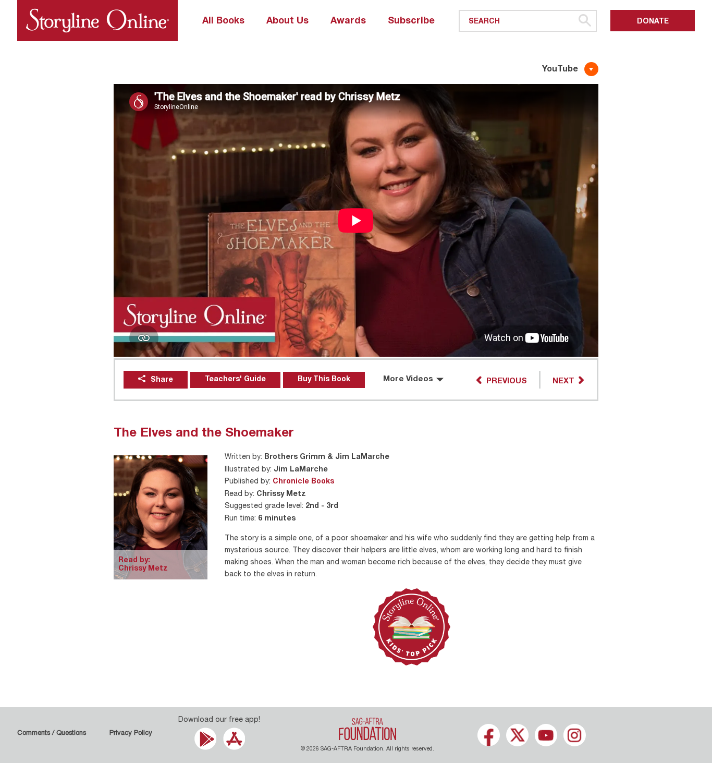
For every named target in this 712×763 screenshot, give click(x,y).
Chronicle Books (303, 482)
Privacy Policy (130, 733)
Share (162, 380)
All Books (223, 21)
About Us (287, 21)
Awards (348, 21)
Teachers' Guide (235, 379)
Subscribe (411, 21)
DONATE (653, 22)
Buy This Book (324, 379)
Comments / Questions (51, 733)
